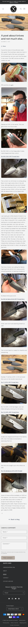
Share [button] (4, 46)
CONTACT (5, 577)
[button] (3, 9)
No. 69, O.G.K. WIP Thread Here (10, 156)
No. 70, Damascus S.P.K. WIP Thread (11, 471)
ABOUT (5, 571)
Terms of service (14, 622)
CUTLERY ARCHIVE (8, 581)
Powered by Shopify (13, 620)
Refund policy (22, 620)
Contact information (14, 625)
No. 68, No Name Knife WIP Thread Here (12, 299)
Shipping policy (23, 622)
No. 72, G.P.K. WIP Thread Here (10, 412)
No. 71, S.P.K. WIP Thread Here (9, 382)
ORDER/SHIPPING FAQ (9, 567)
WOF (7, 620)
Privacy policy (6, 622)
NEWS (4, 574)
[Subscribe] (23, 593)
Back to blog (15, 519)
